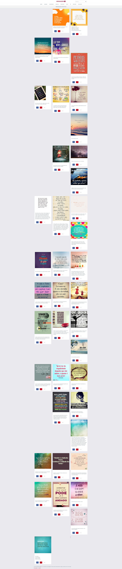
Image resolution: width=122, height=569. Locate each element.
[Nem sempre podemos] (79, 319)
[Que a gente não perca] (61, 154)
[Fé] (79, 347)
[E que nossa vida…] (79, 94)
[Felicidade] (79, 63)
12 (70, 536)
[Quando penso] (43, 46)
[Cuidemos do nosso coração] (79, 290)
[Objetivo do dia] (79, 176)
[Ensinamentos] (43, 203)
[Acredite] (61, 494)
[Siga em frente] (61, 290)
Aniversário (51, 4)
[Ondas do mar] (43, 322)
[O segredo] (43, 93)
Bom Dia (57, 4)
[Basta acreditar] (79, 124)
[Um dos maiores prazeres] (43, 372)
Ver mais (79, 4)
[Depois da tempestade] (79, 152)
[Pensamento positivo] (79, 372)
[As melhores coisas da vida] (61, 94)
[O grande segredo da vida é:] (61, 260)
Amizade (45, 4)
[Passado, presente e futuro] (43, 461)
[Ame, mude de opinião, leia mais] (79, 260)
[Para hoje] (43, 544)
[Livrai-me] (61, 372)
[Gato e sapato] (43, 260)
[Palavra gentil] (79, 517)
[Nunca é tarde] (43, 490)
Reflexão (74, 4)
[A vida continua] (61, 46)
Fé (70, 4)
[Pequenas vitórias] (79, 428)
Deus (67, 4)
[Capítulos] (43, 290)
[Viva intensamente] (61, 208)
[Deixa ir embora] (79, 230)
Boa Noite (62, 4)
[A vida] (79, 490)
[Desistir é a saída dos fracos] (61, 461)
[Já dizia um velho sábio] (61, 17)
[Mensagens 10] (61, 1)
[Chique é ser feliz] (79, 17)
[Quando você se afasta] (79, 400)
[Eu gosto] (79, 461)
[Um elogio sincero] (79, 204)
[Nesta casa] (61, 319)
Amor (41, 4)
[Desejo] (61, 402)
